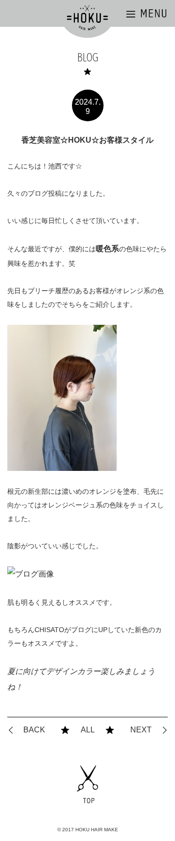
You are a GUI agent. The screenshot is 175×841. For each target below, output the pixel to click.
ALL (88, 730)
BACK (34, 730)
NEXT (141, 730)
